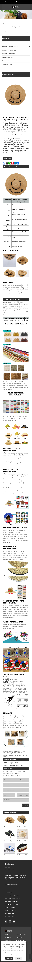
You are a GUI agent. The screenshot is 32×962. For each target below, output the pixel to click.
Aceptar (18, 958)
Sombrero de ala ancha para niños (13, 764)
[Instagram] (10, 921)
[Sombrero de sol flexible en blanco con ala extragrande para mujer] (22, 848)
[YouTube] (6, 921)
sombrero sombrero (7, 68)
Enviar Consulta (7, 158)
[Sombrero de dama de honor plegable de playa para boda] (15, 95)
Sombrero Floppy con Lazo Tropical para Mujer (9, 841)
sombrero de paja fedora (8, 53)
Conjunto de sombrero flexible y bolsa (13, 765)
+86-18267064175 (9, 870)
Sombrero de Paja (7, 64)
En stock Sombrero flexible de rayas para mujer (9, 855)
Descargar (8, 940)
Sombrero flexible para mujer (10, 25)
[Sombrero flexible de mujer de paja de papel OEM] (22, 834)
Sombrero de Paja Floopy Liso (22, 827)
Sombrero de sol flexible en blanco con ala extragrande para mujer (22, 855)
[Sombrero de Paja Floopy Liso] (22, 819)
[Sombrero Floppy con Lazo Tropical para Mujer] (9, 834)
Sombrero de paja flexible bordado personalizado (9, 827)
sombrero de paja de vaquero (10, 46)
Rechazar (9, 958)
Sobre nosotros (21, 934)
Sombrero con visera (7, 57)
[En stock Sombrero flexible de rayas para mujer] (9, 848)
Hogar (6, 934)
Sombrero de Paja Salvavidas (9, 43)
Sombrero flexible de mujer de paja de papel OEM (22, 841)
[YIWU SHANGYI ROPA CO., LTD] (16, 7)
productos (10, 23)
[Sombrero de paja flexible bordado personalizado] (9, 819)
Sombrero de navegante (8, 61)
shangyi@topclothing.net (11, 884)
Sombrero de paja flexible (21, 23)
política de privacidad (16, 955)
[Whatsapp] (14, 921)
